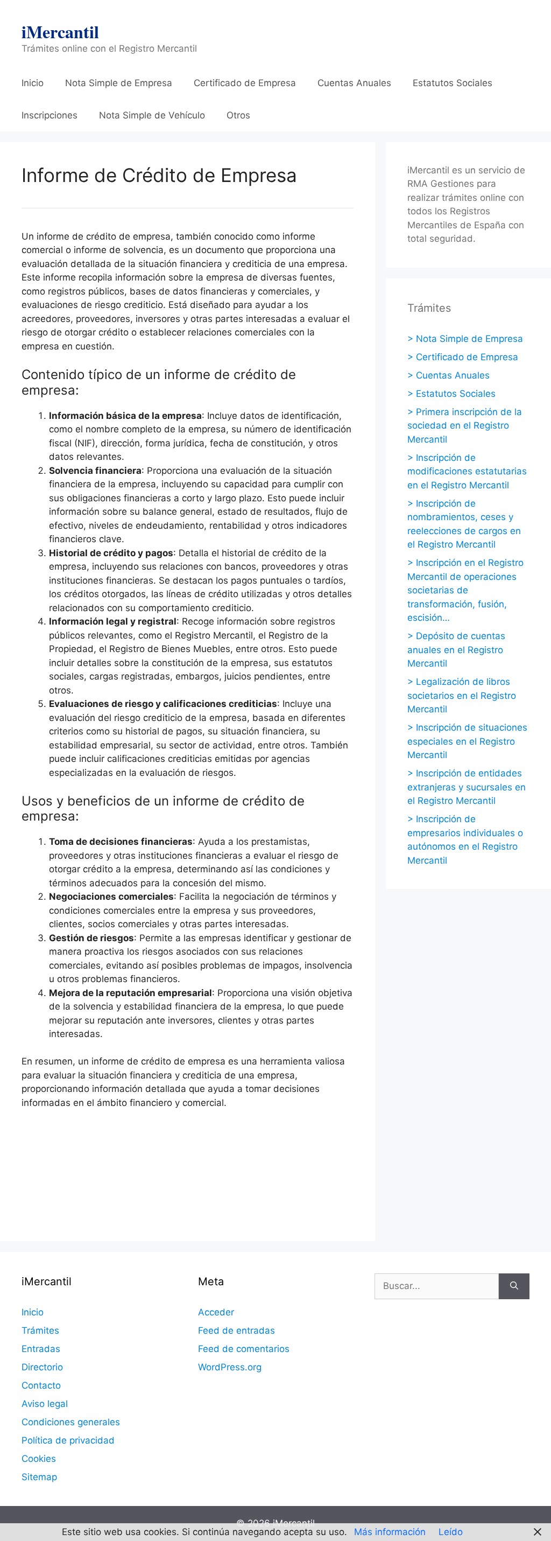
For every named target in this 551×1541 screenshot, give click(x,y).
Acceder (216, 1312)
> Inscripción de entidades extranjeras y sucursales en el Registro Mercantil (466, 787)
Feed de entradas (236, 1330)
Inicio (33, 83)
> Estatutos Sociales (451, 393)
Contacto (41, 1385)
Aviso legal (45, 1403)
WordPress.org (230, 1367)
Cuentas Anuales (354, 83)
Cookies (39, 1458)
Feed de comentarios (243, 1348)
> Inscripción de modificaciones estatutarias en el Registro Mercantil (467, 471)
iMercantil (60, 31)
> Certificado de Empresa (462, 357)
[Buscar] (514, 1286)
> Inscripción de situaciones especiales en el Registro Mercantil (467, 741)
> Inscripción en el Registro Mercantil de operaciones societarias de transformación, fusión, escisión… (465, 590)
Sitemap (39, 1477)
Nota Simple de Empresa (118, 83)
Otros (238, 115)
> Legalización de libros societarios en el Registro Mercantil (461, 695)
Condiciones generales (71, 1422)
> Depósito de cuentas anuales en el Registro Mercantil (456, 650)
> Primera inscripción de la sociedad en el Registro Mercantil (464, 426)
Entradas (41, 1348)
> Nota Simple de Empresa (465, 338)
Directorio (42, 1367)
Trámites (40, 1330)
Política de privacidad (68, 1440)
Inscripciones (49, 115)
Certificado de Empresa (245, 83)
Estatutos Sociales (452, 83)
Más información (390, 1531)
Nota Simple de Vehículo (152, 115)
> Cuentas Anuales (448, 375)
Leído (451, 1531)
